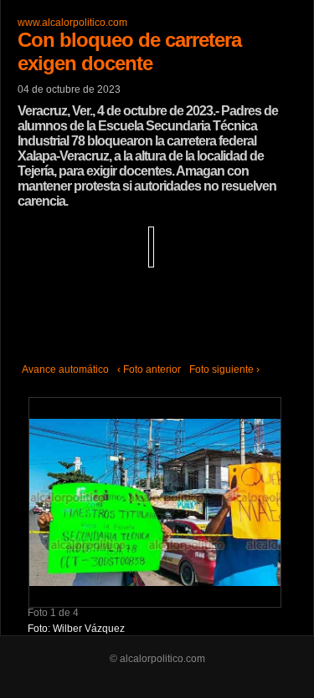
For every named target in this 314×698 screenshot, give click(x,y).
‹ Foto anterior (149, 369)
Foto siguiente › (224, 369)
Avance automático (65, 369)
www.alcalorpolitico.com (72, 22)
